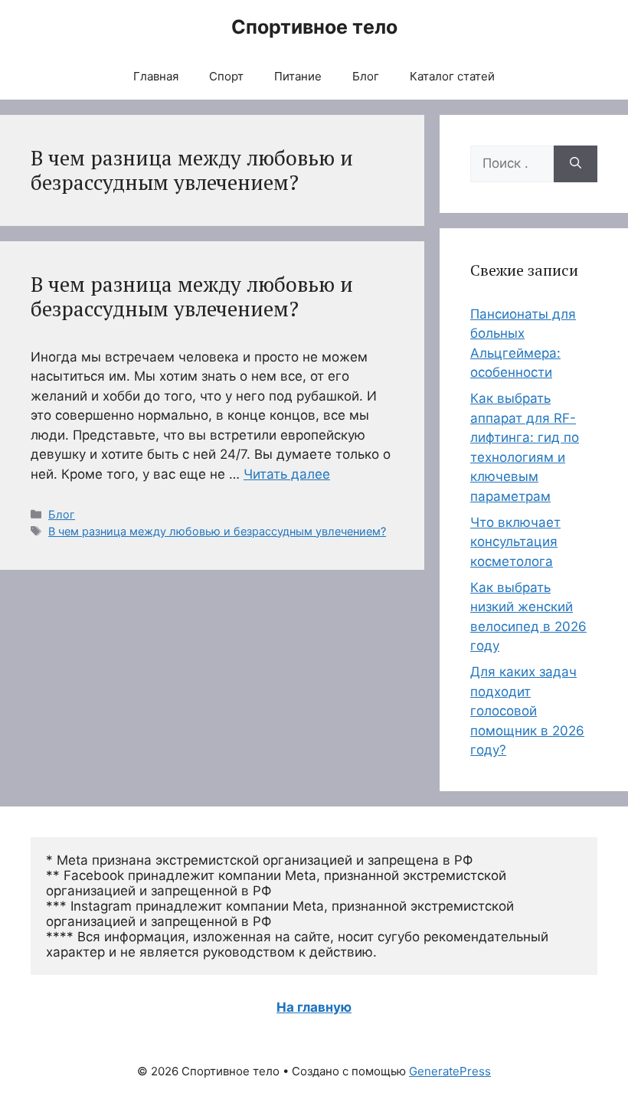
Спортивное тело (314, 26)
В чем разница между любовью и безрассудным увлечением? (192, 296)
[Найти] (575, 164)
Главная (155, 76)
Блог (365, 76)
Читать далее (287, 474)
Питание (298, 76)
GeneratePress (450, 1071)
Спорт (226, 76)
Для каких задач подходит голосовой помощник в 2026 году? (527, 710)
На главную (314, 1007)
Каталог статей (452, 76)
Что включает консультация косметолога (515, 542)
